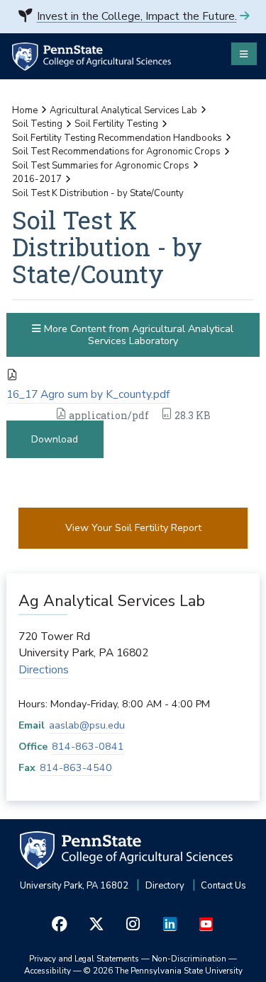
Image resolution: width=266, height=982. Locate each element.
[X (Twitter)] (96, 924)
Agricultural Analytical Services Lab (123, 110)
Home (25, 110)
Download (54, 439)
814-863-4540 (76, 768)
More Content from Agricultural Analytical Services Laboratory (137, 335)
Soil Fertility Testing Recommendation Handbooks (117, 138)
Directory (164, 885)
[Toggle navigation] (244, 53)
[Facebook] (60, 924)
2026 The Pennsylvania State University (163, 970)
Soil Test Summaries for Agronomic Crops (100, 165)
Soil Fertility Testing (116, 124)
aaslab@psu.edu (87, 725)
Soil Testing (37, 124)
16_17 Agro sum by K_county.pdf (88, 394)
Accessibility (47, 970)
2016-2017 (37, 179)
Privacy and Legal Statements (84, 958)
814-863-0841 (88, 746)
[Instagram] (133, 924)
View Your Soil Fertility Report (133, 528)
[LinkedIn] (170, 924)
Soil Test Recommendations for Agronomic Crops (116, 151)
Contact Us (223, 885)
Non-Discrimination (189, 958)
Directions (43, 670)
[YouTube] (206, 924)
